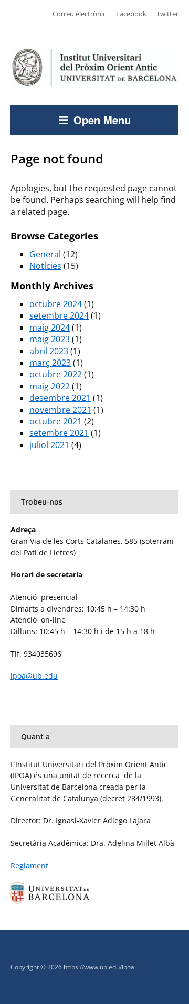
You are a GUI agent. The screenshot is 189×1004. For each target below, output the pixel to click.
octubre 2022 (55, 374)
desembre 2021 (60, 397)
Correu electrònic (79, 13)
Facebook (131, 13)
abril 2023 (48, 351)
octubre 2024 (55, 304)
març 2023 (50, 362)
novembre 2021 (60, 410)
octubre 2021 (55, 421)
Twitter (167, 13)
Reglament (29, 865)
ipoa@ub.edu (34, 676)
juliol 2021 (49, 445)
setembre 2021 (59, 433)
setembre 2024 (59, 315)
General (45, 254)
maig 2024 (49, 327)
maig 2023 (49, 339)
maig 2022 (49, 386)
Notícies (45, 265)
